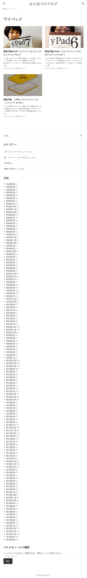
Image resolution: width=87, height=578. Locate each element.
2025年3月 (12, 228)
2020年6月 (12, 343)
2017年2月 (12, 455)
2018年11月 (12, 396)
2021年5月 (12, 315)
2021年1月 (12, 324)
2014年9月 (12, 536)
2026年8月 (12, 183)
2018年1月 (12, 424)
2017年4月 (12, 449)
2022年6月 (12, 282)
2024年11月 (12, 240)
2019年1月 (12, 391)
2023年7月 (12, 259)
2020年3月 (12, 351)
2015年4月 (12, 517)
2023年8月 (12, 256)
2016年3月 (12, 486)
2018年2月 (12, 421)
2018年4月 (12, 416)
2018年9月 (12, 402)
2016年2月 (12, 489)
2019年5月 (12, 379)
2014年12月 (12, 528)
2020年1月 (12, 357)
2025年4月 (12, 226)
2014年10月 (13, 533)
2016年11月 (13, 463)
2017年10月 (13, 433)
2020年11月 (13, 329)
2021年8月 (12, 307)
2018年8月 (12, 405)
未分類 (8, 163)
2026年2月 (12, 200)
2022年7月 (12, 279)
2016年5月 (12, 480)
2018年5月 (12, 413)
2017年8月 (12, 438)
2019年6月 (12, 377)
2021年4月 (12, 318)
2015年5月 (12, 514)
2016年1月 (12, 492)
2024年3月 (12, 248)
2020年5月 (12, 346)
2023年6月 (12, 262)
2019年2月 (12, 388)
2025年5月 (12, 223)
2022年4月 (12, 287)
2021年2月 (12, 321)
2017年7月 (12, 441)
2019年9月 (12, 368)
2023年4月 (12, 268)
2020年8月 (12, 337)
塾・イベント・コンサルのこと (19, 157)
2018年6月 (12, 410)
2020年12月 (13, 326)
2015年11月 (12, 497)
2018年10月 (12, 399)
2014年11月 (13, 531)
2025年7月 (12, 217)
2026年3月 (12, 198)
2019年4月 (12, 382)
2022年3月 (12, 290)
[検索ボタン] (83, 3)
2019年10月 (13, 365)
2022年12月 (12, 273)
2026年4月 (12, 195)
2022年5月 (12, 284)
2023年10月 (12, 251)
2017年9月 (12, 435)
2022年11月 (12, 276)
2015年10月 (12, 500)
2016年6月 (12, 477)
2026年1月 (12, 203)
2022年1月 (12, 296)
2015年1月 (12, 525)
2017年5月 (12, 447)
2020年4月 (12, 349)
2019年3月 (12, 385)
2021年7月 (12, 310)
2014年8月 (12, 539)
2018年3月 (12, 419)
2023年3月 (12, 270)
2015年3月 (12, 520)
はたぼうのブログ (43, 3)
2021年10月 (12, 301)
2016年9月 (12, 469)
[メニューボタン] (4, 3)
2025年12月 (12, 206)
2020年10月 (12, 332)
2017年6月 (12, 444)
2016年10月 (12, 466)
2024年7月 (12, 245)
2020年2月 (12, 354)
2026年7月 (12, 186)
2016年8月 (12, 472)
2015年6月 (12, 511)
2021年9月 (12, 304)
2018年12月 (12, 393)
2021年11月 (12, 298)
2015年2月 (12, 522)
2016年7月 (12, 475)
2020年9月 (12, 335)
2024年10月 (12, 242)
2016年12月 (12, 461)
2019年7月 (12, 374)
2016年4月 (12, 483)
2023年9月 (12, 254)
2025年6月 (12, 220)
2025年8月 (12, 214)
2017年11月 (12, 430)
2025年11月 (12, 209)
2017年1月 (12, 458)
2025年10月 (12, 212)
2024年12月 (12, 237)
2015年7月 (12, 508)
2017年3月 (12, 452)
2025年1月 (12, 234)
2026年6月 (12, 189)
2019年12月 (13, 360)
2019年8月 (12, 371)
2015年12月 (12, 494)
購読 (8, 561)
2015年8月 (12, 506)
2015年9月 (12, 503)
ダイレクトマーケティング (18, 151)
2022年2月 (12, 293)
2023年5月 (12, 265)
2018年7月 (12, 407)
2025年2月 (12, 231)
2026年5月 (12, 192)
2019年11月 (13, 363)
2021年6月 (12, 312)
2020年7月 (12, 340)
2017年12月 (13, 427)
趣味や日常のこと (14, 168)
